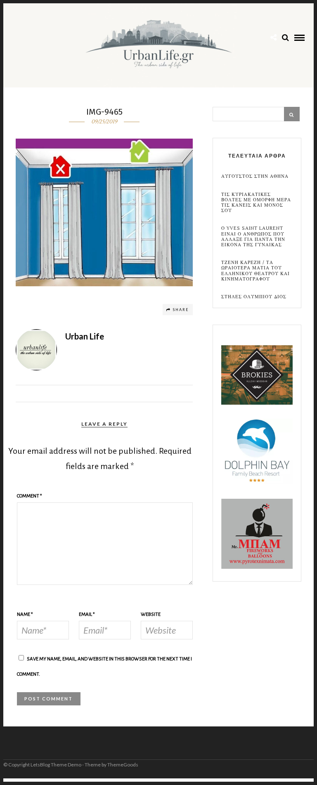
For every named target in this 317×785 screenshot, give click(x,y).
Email (87, 614)
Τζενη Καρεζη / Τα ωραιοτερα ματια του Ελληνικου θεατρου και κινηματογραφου (255, 271)
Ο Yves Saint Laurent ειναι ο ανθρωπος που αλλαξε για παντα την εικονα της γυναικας (253, 237)
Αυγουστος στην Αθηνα (255, 176)
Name (25, 614)
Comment (29, 496)
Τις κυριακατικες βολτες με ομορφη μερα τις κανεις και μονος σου (256, 203)
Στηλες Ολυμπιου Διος (253, 296)
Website (151, 614)
